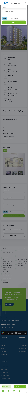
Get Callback (5, 386)
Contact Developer (19, 386)
